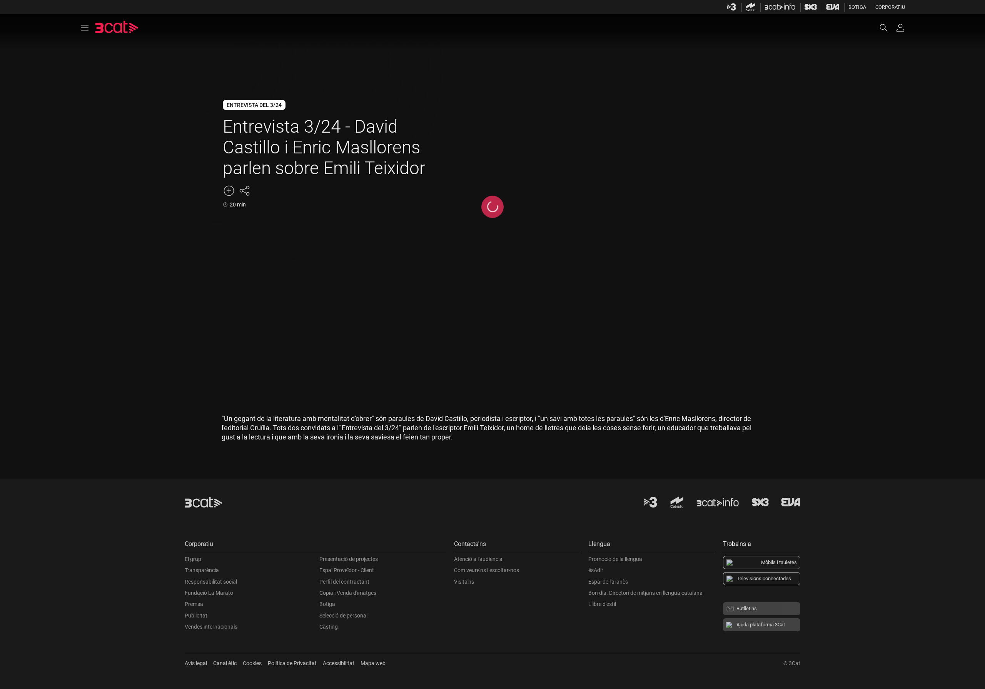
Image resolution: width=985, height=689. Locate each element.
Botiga (857, 7)
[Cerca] (887, 27)
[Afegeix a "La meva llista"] (229, 191)
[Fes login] (900, 27)
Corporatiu (890, 7)
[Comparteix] (244, 191)
